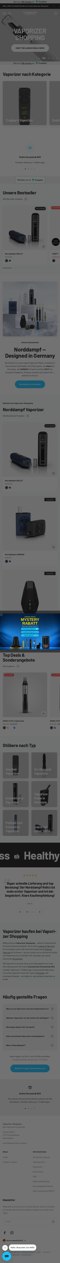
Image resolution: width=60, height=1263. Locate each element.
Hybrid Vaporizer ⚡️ (30, 635)
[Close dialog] (1, 615)
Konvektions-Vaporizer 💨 (30, 628)
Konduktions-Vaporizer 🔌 (30, 632)
